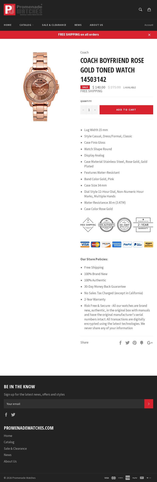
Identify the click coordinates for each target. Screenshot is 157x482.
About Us (96, 25)
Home (7, 25)
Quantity (86, 101)
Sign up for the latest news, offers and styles (34, 394)
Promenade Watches (23, 478)
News (78, 25)
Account (149, 25)
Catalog (26, 25)
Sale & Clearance (54, 25)
